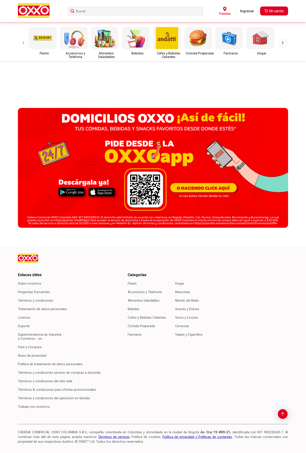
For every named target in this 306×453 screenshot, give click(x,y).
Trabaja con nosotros (34, 407)
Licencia (24, 318)
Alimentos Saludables (143, 300)
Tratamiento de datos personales (42, 309)
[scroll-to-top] (282, 414)
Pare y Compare (30, 347)
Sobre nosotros (29, 283)
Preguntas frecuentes (34, 292)
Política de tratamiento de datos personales (50, 364)
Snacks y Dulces (187, 309)
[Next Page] (282, 42)
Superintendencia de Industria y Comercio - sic (39, 337)
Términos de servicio (113, 437)
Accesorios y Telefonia (145, 292)
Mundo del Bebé (187, 300)
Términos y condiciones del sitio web (45, 381)
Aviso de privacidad (32, 356)
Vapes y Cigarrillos (189, 335)
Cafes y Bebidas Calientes (147, 318)
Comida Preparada (141, 326)
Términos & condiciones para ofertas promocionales (57, 390)
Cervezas (182, 326)
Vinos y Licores (186, 318)
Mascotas (182, 292)
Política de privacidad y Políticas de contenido (197, 437)
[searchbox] (135, 11)
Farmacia (134, 335)
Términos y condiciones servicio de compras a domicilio (59, 373)
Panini (132, 283)
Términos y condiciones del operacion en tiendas (54, 398)
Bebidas (133, 309)
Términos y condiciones (35, 300)
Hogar (179, 283)
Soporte (24, 326)
